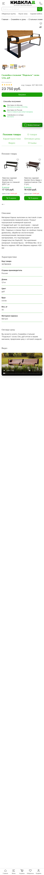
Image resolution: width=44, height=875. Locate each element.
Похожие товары (12, 134)
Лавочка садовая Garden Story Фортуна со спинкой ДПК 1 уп (11, 181)
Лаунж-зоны (23, 14)
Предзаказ (22, 94)
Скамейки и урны (18, 19)
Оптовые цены (32, 138)
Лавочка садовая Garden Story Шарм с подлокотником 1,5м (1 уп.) (33, 181)
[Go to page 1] (2, 204)
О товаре (32, 134)
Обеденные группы (9, 14)
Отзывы (32, 143)
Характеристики (12, 138)
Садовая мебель (36, 14)
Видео (12, 143)
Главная (5, 19)
